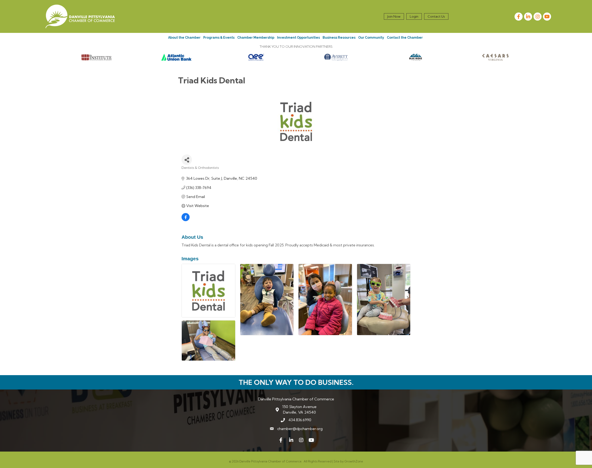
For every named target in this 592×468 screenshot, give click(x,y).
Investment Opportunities (298, 37)
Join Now (394, 16)
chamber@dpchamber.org (300, 428)
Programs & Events (218, 37)
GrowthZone (353, 461)
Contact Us (436, 16)
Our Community (371, 37)
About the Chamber (184, 37)
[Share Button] (187, 159)
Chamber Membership (255, 37)
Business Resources (339, 37)
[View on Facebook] (186, 219)
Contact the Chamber (405, 37)
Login (414, 16)
